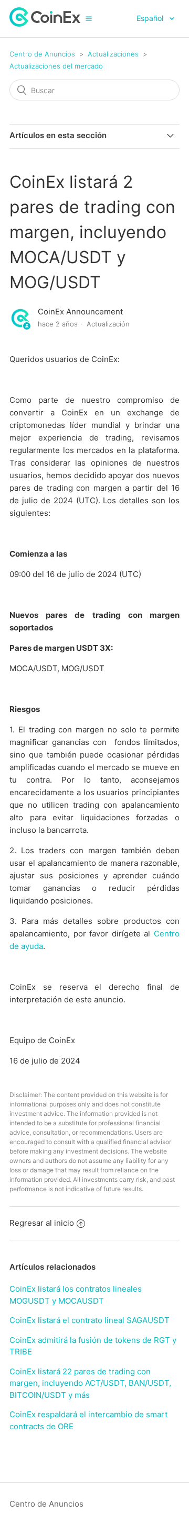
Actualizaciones (113, 54)
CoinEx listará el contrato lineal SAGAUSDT (89, 1320)
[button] (89, 18)
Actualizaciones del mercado (56, 66)
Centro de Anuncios (42, 54)
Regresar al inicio (41, 1223)
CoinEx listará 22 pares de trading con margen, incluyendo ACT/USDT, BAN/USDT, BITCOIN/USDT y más (90, 1383)
